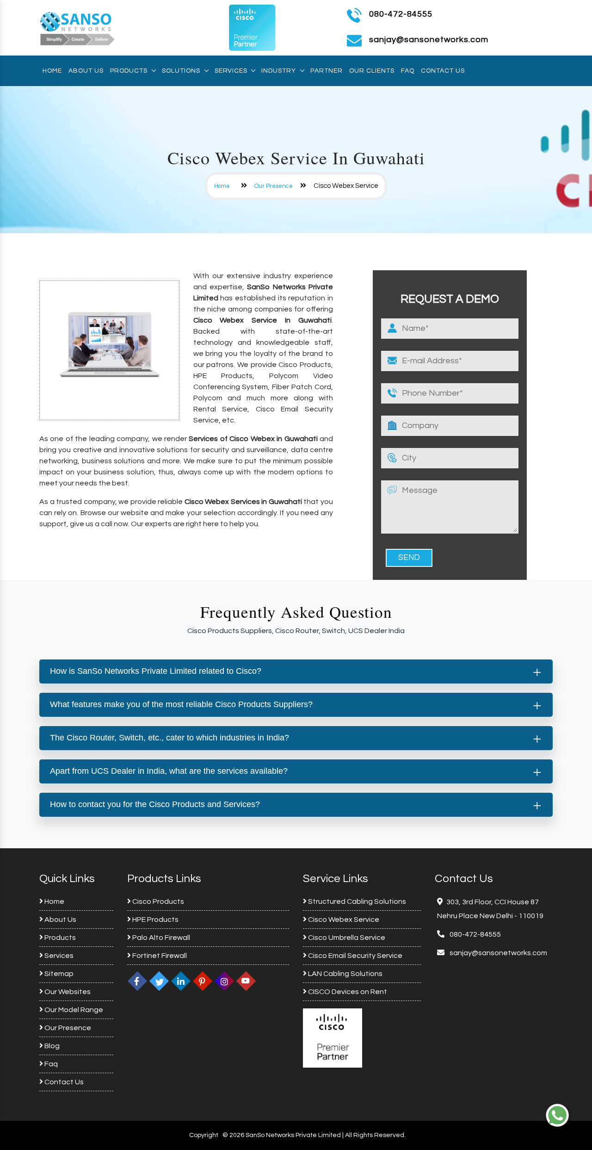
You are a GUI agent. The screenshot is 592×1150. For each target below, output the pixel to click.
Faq (407, 71)
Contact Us (443, 71)
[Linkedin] (181, 981)
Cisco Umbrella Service (346, 937)
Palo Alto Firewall (160, 937)
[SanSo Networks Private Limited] (77, 27)
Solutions (181, 71)
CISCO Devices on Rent (347, 991)
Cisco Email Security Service (354, 955)
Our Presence (273, 186)
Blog (51, 1046)
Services (231, 71)
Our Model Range (73, 1009)
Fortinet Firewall (159, 955)
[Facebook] (137, 981)
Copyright (203, 1135)
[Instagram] (224, 981)
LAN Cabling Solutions (344, 973)
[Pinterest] (202, 981)
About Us (86, 71)
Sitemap (58, 973)
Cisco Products (157, 901)
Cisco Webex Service (343, 919)
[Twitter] (159, 981)
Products (129, 71)
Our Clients (372, 71)
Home (52, 71)
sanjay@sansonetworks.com (497, 953)
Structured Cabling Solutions (356, 901)
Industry (278, 71)
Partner (326, 71)
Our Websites (67, 991)
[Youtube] (246, 981)
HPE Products (155, 919)
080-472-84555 (400, 14)
